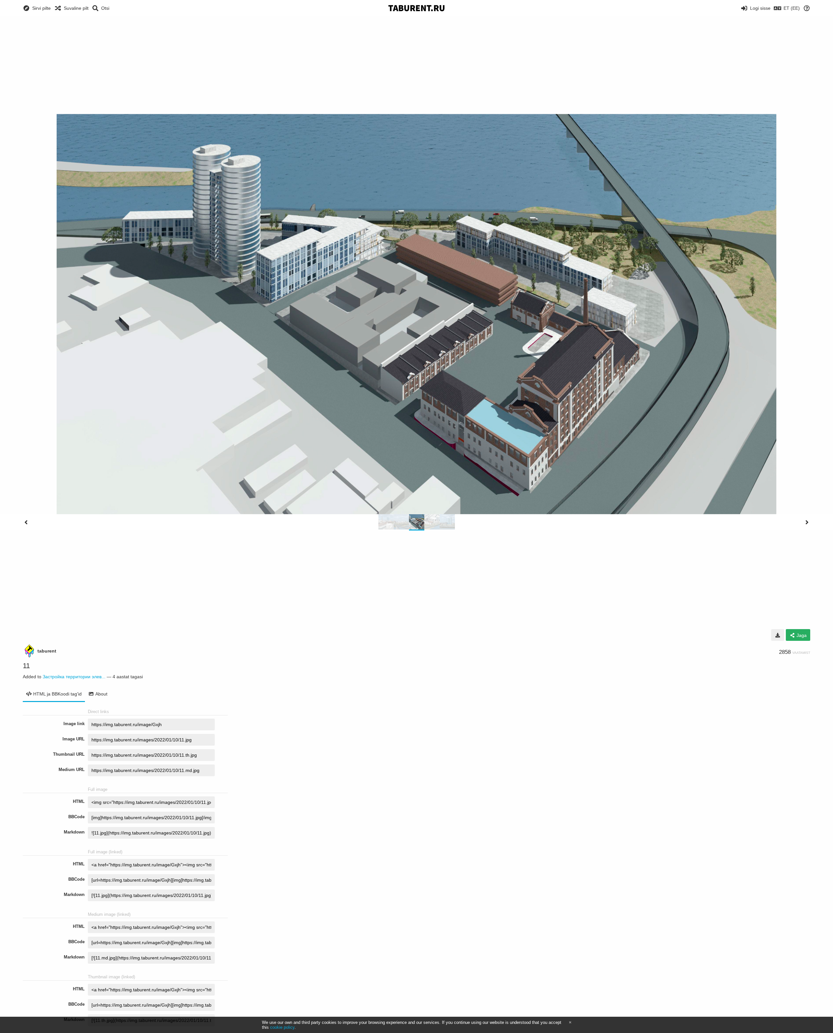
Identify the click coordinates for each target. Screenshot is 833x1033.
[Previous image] (26, 522)
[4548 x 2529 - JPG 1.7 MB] (777, 635)
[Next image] (806, 522)
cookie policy (282, 1027)
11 (26, 666)
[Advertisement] (416, 65)
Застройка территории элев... (74, 676)
